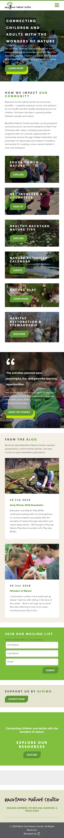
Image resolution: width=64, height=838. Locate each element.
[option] (32, 45)
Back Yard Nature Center (31, 826)
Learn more (15, 68)
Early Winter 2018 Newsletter (26, 505)
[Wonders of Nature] (32, 562)
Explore (18, 174)
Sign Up (18, 206)
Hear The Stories (19, 412)
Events (17, 270)
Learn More (20, 298)
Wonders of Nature (21, 590)
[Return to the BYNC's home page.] (32, 799)
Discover (19, 334)
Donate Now (16, 699)
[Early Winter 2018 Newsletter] (32, 476)
